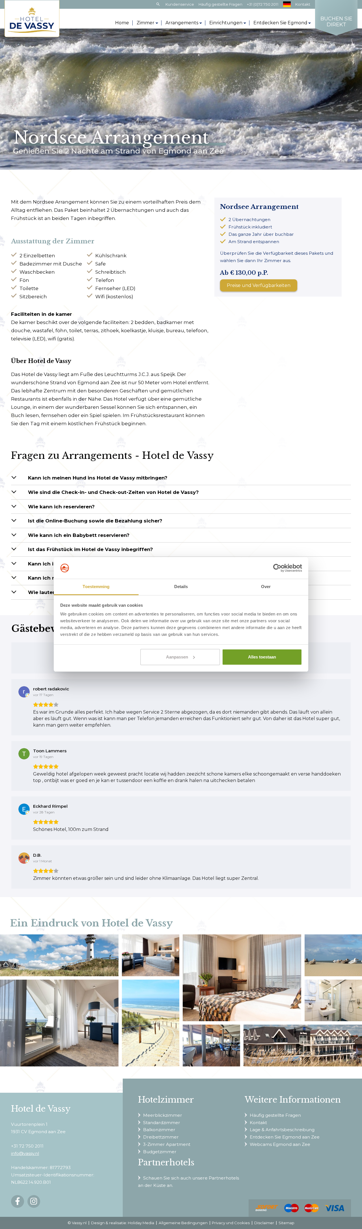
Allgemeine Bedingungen (183, 1223)
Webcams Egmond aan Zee (280, 1144)
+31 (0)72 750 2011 (263, 4)
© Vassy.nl (77, 1223)
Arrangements (181, 22)
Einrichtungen (225, 22)
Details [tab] (181, 586)
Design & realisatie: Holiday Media (122, 1223)
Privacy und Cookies (231, 1223)
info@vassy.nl (25, 1153)
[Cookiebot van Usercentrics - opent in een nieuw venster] (277, 568)
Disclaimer (264, 1223)
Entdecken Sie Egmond (280, 22)
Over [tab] (266, 586)
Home (122, 22)
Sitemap (286, 1223)
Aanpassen (177, 657)
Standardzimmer (161, 1122)
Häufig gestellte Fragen (220, 4)
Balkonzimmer (159, 1129)
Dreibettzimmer (161, 1137)
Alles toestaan (262, 657)
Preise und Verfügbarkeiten (258, 285)
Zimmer (145, 22)
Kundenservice (179, 4)
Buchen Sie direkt (336, 22)
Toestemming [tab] (96, 586)
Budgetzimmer (159, 1151)
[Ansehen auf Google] (24, 691)
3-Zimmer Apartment (166, 1144)
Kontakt (302, 4)
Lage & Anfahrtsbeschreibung (282, 1129)
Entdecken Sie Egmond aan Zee (285, 1137)
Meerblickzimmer (162, 1115)
